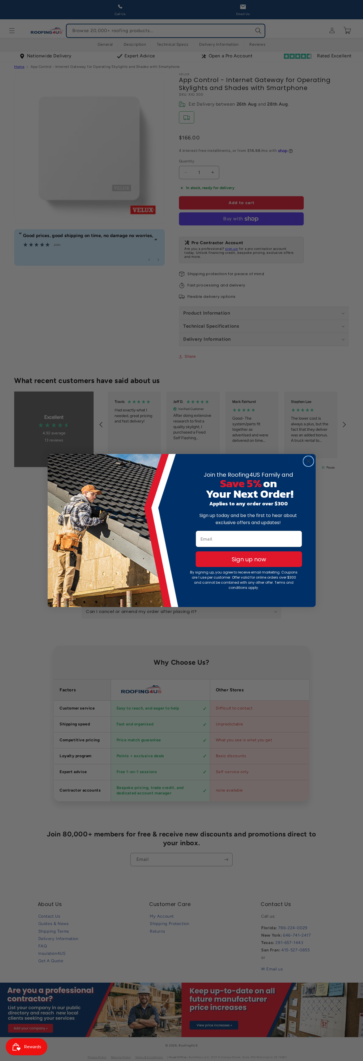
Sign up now (249, 559)
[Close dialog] (308, 461)
